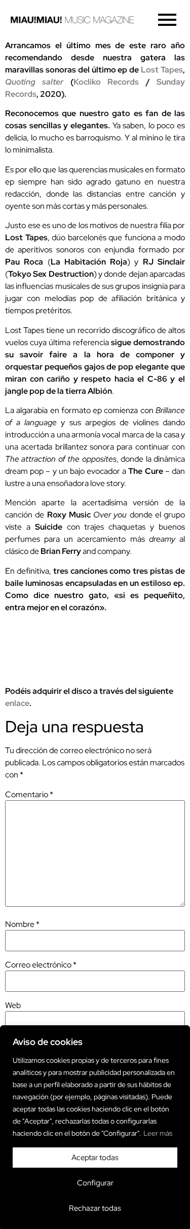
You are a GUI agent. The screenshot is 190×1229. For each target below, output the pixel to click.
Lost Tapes (162, 69)
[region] (95, 1127)
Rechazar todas (95, 1208)
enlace (17, 703)
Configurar (95, 1183)
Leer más (157, 1133)
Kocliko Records (106, 82)
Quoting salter (34, 82)
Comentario (29, 795)
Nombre (22, 924)
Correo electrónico (41, 965)
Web (13, 1005)
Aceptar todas (95, 1157)
